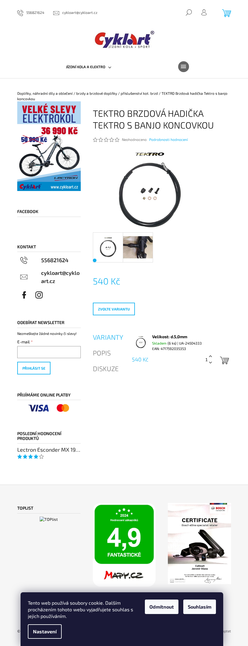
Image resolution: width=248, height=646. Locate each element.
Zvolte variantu (114, 309)
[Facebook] (24, 295)
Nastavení (45, 631)
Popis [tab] (102, 352)
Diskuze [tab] (106, 368)
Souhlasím (199, 606)
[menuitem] (88, 66)
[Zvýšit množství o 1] (210, 356)
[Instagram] (39, 295)
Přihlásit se (33, 368)
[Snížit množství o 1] (210, 363)
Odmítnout (161, 606)
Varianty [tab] (108, 337)
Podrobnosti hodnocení (168, 139)
